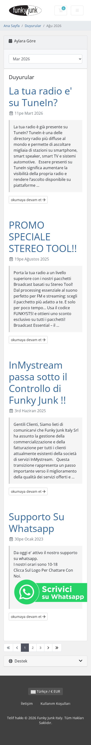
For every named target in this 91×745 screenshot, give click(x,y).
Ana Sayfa (12, 25)
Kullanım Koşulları (55, 703)
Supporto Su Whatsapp (37, 522)
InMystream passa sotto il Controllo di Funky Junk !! (38, 382)
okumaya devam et (26, 199)
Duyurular (33, 25)
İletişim (27, 703)
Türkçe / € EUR (48, 691)
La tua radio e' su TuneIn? (40, 96)
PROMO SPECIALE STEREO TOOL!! (43, 236)
